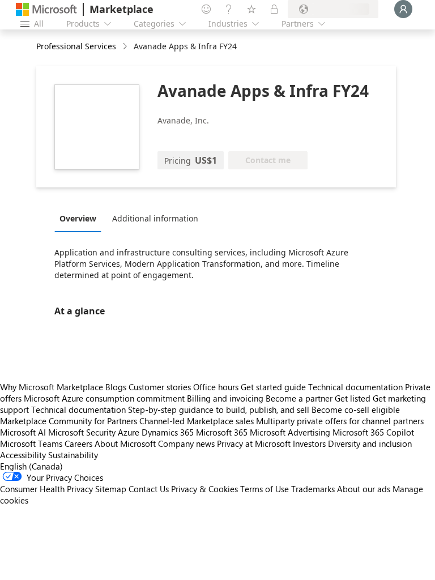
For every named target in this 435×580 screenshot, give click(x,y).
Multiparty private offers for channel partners (340, 421)
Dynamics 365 (168, 432)
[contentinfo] (126, 46)
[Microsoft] (46, 9)
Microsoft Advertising (290, 432)
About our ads (363, 488)
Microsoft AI (23, 432)
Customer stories (160, 387)
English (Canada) (31, 466)
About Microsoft (125, 443)
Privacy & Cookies (204, 488)
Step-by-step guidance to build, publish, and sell (218, 409)
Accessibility (23, 454)
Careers (78, 443)
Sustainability (73, 454)
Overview (77, 218)
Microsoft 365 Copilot (373, 432)
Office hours (215, 387)
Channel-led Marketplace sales (196, 421)
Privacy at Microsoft (254, 443)
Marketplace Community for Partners (68, 421)
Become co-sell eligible (356, 409)
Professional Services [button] (76, 46)
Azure (128, 432)
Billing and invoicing (225, 398)
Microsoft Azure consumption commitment (105, 398)
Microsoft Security (82, 432)
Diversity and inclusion (370, 443)
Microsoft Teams (31, 443)
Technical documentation (355, 387)
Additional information (155, 218)
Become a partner (299, 398)
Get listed (352, 398)
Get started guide (273, 387)
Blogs (115, 387)
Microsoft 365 (222, 432)
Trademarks (313, 488)
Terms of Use (264, 488)
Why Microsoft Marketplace (51, 387)
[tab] (80, 218)
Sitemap (110, 488)
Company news (186, 443)
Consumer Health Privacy (46, 488)
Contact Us (149, 488)
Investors (309, 443)
